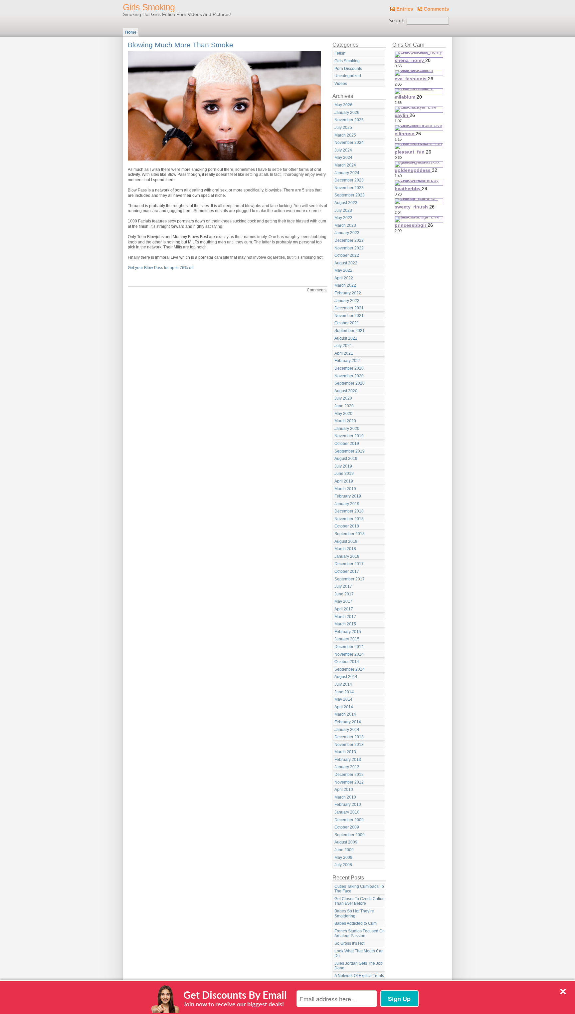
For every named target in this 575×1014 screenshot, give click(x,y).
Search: (397, 20)
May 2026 (343, 105)
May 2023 (343, 217)
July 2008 (343, 864)
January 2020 (346, 428)
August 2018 (345, 541)
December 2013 (349, 737)
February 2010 (347, 804)
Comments (436, 9)
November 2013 (349, 744)
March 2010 (345, 797)
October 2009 (346, 827)
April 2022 (343, 278)
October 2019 (346, 443)
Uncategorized (347, 76)
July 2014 (343, 684)
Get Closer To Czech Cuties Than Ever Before (359, 901)
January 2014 (346, 729)
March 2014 (345, 714)
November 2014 (349, 654)
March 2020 (345, 421)
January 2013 (346, 767)
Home (130, 32)
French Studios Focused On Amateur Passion (359, 933)
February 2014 (347, 722)
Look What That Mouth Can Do (359, 953)
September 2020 (349, 383)
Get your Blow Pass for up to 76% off (160, 267)
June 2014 (344, 692)
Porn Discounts (348, 68)
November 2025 (349, 120)
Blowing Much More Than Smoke (180, 45)
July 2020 (343, 398)
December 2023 (349, 180)
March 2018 (345, 548)
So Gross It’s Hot (349, 943)
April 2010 (343, 789)
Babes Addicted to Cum (355, 923)
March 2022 (345, 285)
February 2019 (347, 496)
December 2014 (349, 646)
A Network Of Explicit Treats (359, 975)
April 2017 (343, 609)
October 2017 (346, 571)
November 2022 (349, 248)
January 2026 (346, 112)
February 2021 (347, 360)
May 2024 (343, 157)
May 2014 (343, 699)
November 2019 (349, 436)
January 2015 (346, 639)
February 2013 (347, 759)
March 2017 (345, 616)
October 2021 (346, 323)
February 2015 (347, 631)
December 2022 (349, 240)
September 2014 (349, 669)
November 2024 (349, 142)
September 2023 (349, 195)
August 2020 (345, 391)
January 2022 (346, 300)
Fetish (339, 53)
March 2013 (345, 752)
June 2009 (344, 849)
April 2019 (343, 481)
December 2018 (349, 511)
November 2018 (349, 518)
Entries (404, 9)
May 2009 (343, 857)
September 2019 (349, 451)
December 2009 (349, 820)
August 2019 (345, 458)
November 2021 (349, 315)
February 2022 (347, 293)
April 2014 (343, 707)
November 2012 (349, 782)
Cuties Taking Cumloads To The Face (359, 889)
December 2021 (349, 308)
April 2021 (343, 353)
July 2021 (343, 345)
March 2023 (345, 225)
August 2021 (345, 338)
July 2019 (343, 466)
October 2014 (346, 661)
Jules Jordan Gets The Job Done (358, 966)
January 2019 (346, 504)
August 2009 (345, 842)
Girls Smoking (149, 7)
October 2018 (346, 526)
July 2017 (343, 586)
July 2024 (343, 150)
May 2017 (343, 601)
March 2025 (345, 135)
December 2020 (349, 368)
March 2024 (345, 165)
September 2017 (349, 579)
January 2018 (346, 556)
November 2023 (349, 187)
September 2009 (349, 835)
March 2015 (345, 624)
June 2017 (344, 594)
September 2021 (349, 330)
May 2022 (343, 270)
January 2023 (346, 232)
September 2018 (349, 533)
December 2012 (349, 774)
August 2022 (345, 263)
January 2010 (346, 812)
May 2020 (343, 413)
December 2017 (349, 563)
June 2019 (344, 473)
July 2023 (343, 210)
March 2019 (345, 489)
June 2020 (344, 406)
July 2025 (343, 127)
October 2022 (346, 255)
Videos (340, 83)
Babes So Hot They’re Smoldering (354, 913)
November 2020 (349, 376)
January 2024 (346, 172)
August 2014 (345, 676)
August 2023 (345, 202)
